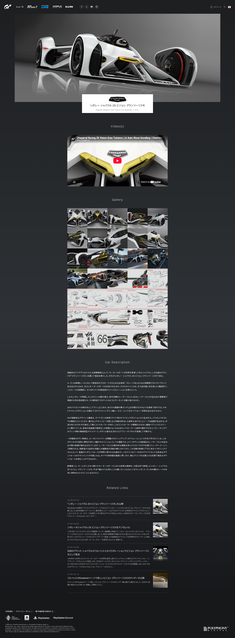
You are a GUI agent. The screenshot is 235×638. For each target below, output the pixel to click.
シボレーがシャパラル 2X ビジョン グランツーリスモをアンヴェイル (98, 527)
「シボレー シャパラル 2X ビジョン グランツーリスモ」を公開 (95, 503)
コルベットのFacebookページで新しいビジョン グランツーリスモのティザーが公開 (105, 577)
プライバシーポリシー (24, 611)
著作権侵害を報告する (44, 611)
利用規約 (9, 611)
